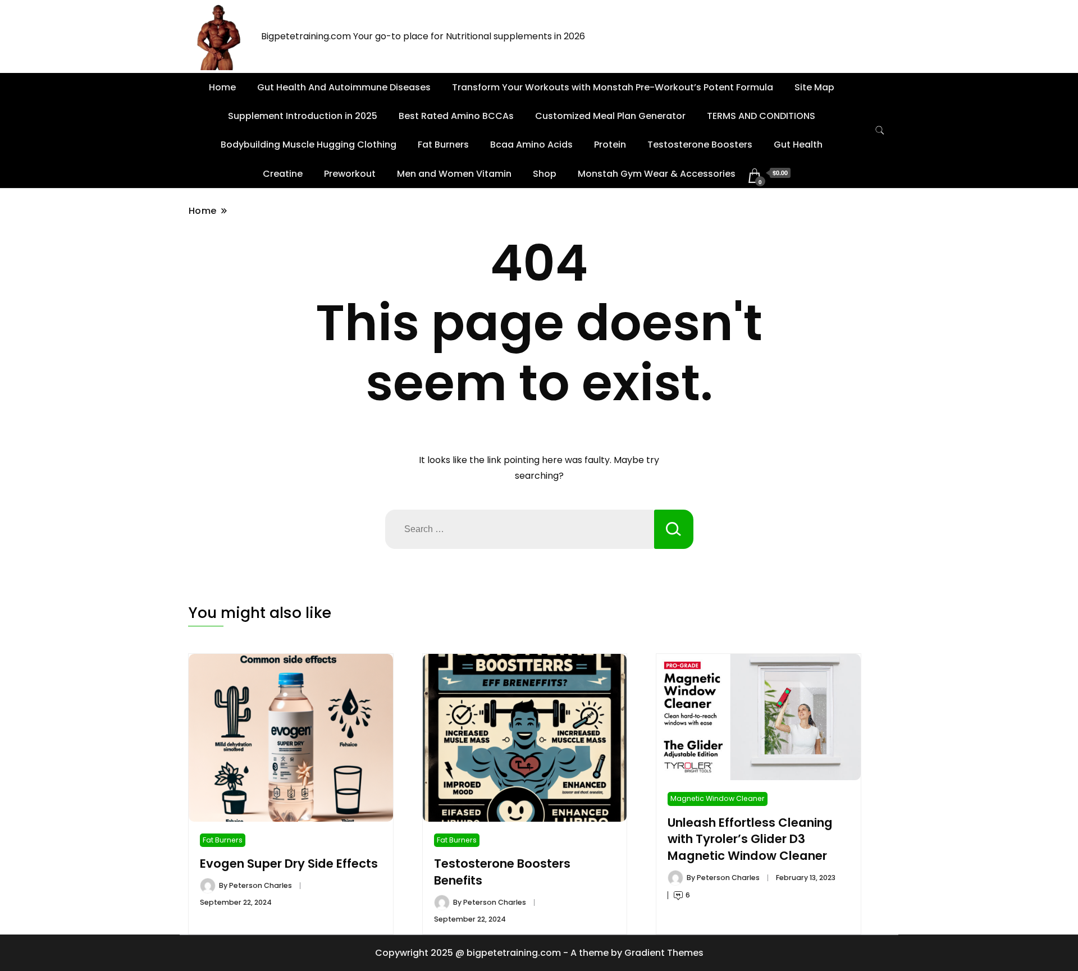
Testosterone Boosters (699, 144)
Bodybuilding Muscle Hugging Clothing (308, 144)
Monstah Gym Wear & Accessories (657, 173)
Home (222, 87)
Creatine (283, 173)
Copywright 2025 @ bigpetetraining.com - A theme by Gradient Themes (539, 952)
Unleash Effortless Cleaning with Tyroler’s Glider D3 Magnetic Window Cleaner (750, 839)
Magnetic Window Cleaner (717, 798)
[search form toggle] (880, 130)
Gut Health (798, 144)
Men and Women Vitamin (454, 173)
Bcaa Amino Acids (531, 144)
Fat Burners (443, 144)
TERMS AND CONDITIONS (761, 115)
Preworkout (350, 173)
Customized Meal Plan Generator (610, 115)
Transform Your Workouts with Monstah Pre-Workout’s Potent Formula (612, 87)
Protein (610, 144)
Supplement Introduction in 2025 (302, 115)
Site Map (814, 87)
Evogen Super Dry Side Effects (289, 863)
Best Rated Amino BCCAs (456, 115)
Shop (544, 173)
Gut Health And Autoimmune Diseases (344, 87)
